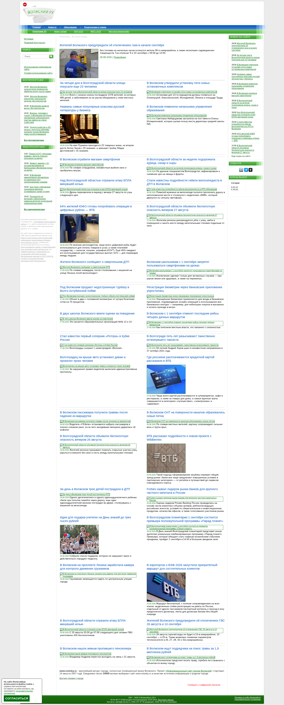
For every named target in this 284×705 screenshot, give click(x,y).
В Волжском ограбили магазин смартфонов (90, 159)
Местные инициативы (119, 31)
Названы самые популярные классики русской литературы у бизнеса (246, 76)
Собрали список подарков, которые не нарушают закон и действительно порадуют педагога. (95, 557)
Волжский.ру (146, 698)
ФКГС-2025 (96, 31)
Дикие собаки (60, 31)
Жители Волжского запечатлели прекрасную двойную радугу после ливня (37, 89)
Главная (37, 27)
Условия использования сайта (38, 73)
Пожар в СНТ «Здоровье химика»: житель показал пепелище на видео (38, 156)
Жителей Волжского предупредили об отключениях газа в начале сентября (111, 45)
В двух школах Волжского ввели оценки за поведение (97, 313)
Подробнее (120, 57)
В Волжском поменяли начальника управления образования (245, 86)
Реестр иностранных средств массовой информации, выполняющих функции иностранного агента (36, 240)
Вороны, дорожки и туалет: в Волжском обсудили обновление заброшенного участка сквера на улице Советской (37, 118)
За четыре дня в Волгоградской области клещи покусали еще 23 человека (246, 57)
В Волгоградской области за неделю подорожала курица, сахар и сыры (245, 104)
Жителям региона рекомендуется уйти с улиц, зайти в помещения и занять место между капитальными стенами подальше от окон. (185, 223)
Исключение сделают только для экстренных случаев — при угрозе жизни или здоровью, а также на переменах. (184, 277)
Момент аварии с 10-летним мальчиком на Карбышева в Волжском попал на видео (38, 166)
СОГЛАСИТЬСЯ (16, 698)
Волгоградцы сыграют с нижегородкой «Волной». (96, 348)
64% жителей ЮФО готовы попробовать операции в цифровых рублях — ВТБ (245, 137)
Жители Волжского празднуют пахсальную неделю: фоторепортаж (35, 98)
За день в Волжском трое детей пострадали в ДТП (95, 489)
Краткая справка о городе (71, 678)
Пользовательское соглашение (248, 699)
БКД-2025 (78, 31)
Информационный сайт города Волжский (189, 671)
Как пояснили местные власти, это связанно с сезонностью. (188, 327)
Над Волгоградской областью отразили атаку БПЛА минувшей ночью (243, 114)
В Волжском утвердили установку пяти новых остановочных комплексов (245, 67)
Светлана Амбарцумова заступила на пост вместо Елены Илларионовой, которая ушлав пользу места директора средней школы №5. (185, 121)
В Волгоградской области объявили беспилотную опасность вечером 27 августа (243, 149)
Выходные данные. (166, 700)
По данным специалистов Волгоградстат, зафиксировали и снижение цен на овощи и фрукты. (183, 172)
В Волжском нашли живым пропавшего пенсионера (95, 648)
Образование (70, 27)
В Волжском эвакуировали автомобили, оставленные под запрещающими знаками (36, 178)
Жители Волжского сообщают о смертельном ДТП (94, 262)
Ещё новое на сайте (241, 156)
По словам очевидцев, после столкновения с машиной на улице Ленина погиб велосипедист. (96, 271)
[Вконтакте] (241, 171)
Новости (52, 27)
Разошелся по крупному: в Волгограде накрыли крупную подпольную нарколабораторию (38, 200)
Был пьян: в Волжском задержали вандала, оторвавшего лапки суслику (37, 189)
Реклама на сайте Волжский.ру (248, 697)
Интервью (28, 39)
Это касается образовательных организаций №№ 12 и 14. (101, 321)
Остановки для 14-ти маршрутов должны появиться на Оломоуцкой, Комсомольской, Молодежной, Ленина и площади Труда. (185, 96)
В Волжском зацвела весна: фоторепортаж (36, 107)
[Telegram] (246, 171)
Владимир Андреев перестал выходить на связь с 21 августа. (103, 656)
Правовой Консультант (34, 43)
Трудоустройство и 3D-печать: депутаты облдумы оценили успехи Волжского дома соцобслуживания (37, 130)
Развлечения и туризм (95, 27)
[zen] (250, 171)
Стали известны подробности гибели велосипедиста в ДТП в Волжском (242, 125)
